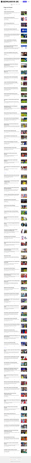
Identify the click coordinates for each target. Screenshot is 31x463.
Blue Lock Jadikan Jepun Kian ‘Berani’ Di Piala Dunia (12, 350)
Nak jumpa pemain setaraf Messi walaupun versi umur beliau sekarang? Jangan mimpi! (12, 301)
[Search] (20, 1)
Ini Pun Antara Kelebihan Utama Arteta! (11, 52)
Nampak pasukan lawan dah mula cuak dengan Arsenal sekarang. (11, 54)
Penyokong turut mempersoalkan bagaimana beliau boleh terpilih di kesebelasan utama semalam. (11, 162)
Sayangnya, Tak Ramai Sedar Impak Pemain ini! (11, 100)
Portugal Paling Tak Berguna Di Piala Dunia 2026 (11, 306)
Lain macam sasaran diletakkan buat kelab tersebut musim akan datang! (11, 225)
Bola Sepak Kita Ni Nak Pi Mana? (9, 268)
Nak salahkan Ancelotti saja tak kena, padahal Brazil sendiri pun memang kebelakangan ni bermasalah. (11, 445)
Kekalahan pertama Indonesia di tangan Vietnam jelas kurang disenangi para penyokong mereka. (12, 149)
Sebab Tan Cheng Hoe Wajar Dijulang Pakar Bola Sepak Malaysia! (11, 188)
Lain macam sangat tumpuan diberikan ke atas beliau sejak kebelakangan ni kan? (11, 143)
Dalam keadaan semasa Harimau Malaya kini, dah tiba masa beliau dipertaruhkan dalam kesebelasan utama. (12, 119)
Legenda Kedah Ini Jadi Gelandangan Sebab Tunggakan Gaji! (11, 181)
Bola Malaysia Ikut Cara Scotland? (10, 236)
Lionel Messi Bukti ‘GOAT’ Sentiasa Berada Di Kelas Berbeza (12, 299)
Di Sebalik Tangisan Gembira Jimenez (10, 449)
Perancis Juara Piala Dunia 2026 (9, 342)
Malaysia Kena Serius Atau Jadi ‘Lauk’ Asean (11, 175)
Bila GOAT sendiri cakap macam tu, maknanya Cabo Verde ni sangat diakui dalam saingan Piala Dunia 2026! (12, 325)
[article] (15, 13)
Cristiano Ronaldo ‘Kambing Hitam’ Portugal (11, 356)
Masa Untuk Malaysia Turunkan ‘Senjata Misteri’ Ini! (11, 71)
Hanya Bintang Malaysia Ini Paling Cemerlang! (12, 58)
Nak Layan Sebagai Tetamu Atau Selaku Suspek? (11, 407)
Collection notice (19, 457)
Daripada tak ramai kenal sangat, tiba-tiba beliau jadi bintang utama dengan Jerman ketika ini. (12, 402)
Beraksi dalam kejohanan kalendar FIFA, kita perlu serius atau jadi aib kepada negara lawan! (11, 176)
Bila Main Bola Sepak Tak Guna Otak (10, 147)
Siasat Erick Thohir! (7, 255)
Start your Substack (13, 459)
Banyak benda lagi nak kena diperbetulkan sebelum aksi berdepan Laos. (11, 201)
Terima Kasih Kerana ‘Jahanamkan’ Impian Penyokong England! (11, 249)
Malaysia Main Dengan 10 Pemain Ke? (10, 112)
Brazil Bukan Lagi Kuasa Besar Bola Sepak (11, 312)
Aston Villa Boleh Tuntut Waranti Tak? (10, 135)
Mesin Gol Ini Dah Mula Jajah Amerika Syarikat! (10, 154)
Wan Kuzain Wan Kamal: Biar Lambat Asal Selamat (11, 217)
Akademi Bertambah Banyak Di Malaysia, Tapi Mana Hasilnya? (12, 336)
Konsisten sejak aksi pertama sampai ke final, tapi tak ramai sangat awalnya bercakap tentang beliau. (12, 244)
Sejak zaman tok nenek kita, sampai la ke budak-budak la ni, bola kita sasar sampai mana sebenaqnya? (12, 269)
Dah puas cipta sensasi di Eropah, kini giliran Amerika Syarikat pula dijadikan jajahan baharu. (11, 155)
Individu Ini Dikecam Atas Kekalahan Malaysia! (12, 34)
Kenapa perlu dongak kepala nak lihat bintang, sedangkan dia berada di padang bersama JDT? (12, 108)
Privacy (14, 457)
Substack (12, 461)
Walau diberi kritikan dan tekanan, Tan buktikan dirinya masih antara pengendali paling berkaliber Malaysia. (11, 190)
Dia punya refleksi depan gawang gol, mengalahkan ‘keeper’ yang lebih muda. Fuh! (12, 432)
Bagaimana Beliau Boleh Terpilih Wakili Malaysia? (10, 160)
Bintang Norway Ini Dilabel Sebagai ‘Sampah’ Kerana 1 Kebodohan (11, 274)
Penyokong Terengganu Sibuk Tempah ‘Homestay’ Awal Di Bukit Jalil (10, 230)
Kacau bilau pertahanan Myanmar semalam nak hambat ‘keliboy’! (11, 206)
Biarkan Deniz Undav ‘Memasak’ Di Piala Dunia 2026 (12, 400)
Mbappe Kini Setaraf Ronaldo (9, 287)
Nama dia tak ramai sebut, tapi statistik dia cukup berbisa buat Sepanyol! (11, 395)
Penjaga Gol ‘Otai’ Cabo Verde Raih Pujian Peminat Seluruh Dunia (11, 431)
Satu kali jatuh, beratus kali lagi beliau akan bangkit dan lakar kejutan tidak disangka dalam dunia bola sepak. (12, 383)
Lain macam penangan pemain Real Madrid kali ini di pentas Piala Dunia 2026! (12, 377)
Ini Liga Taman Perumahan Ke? (9, 17)
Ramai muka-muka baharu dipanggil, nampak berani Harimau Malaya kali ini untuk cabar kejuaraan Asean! (11, 283)
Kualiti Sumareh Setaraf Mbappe (9, 205)
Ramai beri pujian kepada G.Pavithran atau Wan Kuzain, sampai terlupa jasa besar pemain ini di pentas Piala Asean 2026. (11, 101)
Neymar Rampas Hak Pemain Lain (10, 413)
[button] (11, 4)
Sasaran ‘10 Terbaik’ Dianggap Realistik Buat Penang (11, 223)
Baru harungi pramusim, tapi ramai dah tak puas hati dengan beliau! (12, 137)
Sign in (29, 1)
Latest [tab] (5, 9)
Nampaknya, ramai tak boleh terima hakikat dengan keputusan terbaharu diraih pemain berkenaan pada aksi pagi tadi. (12, 331)
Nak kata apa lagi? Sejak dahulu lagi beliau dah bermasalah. (12, 131)
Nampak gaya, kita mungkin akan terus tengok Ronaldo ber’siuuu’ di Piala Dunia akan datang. (11, 264)
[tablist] (8, 9)
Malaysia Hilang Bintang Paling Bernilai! (11, 87)
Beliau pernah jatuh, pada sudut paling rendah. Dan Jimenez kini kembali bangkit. (12, 451)
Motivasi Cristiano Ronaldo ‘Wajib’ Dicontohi (11, 381)
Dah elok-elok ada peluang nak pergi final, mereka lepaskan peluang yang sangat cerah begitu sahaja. (12, 251)
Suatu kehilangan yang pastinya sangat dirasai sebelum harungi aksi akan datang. (11, 89)
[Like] (4, 15)
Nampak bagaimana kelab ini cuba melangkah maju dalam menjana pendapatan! (11, 95)
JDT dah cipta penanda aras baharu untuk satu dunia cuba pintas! (11, 24)
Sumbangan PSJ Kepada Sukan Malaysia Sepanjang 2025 (11, 64)
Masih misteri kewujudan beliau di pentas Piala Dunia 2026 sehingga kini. (11, 415)
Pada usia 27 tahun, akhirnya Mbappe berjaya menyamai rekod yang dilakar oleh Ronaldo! (11, 289)
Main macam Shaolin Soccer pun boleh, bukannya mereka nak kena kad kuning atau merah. (11, 320)
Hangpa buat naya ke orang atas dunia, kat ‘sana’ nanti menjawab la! (11, 183)
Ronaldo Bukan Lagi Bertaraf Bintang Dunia (11, 419)
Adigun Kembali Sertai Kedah (9, 11)
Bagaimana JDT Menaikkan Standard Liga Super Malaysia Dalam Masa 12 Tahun (11, 369)
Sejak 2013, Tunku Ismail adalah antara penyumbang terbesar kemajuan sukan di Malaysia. (11, 66)
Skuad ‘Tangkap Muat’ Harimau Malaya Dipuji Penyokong (12, 281)
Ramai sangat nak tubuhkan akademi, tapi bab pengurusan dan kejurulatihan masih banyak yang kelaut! (11, 338)
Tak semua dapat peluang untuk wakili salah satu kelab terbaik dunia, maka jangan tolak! (11, 83)
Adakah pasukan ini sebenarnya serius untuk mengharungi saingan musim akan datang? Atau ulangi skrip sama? (11, 294)
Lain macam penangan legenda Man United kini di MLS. (11, 195)
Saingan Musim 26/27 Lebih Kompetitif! (11, 76)
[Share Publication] (21, 1)
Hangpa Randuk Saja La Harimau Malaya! (11, 211)
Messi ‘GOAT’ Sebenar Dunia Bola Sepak (11, 387)
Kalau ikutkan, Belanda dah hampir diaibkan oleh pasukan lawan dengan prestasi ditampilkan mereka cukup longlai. (11, 438)
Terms (16, 457)
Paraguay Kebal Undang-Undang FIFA (10, 318)
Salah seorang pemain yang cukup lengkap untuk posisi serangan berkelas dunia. (11, 364)
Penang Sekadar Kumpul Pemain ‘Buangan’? (11, 293)
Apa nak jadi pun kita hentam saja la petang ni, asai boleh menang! (11, 212)
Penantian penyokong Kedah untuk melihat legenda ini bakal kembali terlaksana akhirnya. (12, 13)
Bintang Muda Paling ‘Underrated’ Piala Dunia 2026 (12, 243)
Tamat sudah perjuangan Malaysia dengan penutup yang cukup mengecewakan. (11, 35)
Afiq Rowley (7, 14)
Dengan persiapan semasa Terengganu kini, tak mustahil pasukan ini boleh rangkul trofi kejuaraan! (11, 232)
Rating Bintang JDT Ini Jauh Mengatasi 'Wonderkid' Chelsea (10, 107)
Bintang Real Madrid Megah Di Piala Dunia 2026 (11, 375)
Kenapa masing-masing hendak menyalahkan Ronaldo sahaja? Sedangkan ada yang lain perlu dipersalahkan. (11, 358)
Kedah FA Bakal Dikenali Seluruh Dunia (10, 93)
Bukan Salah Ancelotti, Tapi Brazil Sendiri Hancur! (11, 443)
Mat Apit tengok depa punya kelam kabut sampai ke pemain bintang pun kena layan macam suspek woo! (12, 409)
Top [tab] (7, 9)
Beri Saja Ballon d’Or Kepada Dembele (10, 362)
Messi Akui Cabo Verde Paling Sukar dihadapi (12, 324)
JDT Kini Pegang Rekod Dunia (9, 23)
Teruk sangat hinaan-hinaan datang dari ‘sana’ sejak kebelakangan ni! (10, 169)
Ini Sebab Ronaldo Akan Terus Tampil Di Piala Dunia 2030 (12, 262)
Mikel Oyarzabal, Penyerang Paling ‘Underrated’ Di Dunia (10, 394)
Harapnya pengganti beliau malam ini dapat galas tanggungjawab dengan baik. (10, 41)
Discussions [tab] (9, 9)
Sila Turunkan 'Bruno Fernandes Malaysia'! (11, 118)
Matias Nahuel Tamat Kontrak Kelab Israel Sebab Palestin (11, 124)
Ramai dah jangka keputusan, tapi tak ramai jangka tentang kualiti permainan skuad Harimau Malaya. (11, 59)
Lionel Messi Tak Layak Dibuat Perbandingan (12, 425)
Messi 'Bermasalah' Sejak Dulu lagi (10, 130)
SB (6, 49)
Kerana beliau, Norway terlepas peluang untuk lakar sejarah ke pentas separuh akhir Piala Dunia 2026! (12, 276)
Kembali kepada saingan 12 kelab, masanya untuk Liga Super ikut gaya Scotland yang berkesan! (12, 238)
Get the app (19, 459)
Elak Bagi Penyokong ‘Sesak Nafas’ (10, 199)
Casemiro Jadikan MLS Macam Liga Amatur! (11, 194)
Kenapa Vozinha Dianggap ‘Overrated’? (11, 141)
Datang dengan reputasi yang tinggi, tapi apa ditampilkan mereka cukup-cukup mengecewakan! (11, 308)
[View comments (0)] (9, 15)
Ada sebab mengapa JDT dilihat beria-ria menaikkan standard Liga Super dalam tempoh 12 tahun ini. (12, 370)
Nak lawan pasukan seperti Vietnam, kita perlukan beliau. (11, 72)
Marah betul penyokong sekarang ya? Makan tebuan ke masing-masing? (11, 19)
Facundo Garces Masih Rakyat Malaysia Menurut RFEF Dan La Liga (11, 46)
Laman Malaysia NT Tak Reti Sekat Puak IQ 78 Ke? (12, 167)
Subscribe (24, 1)
